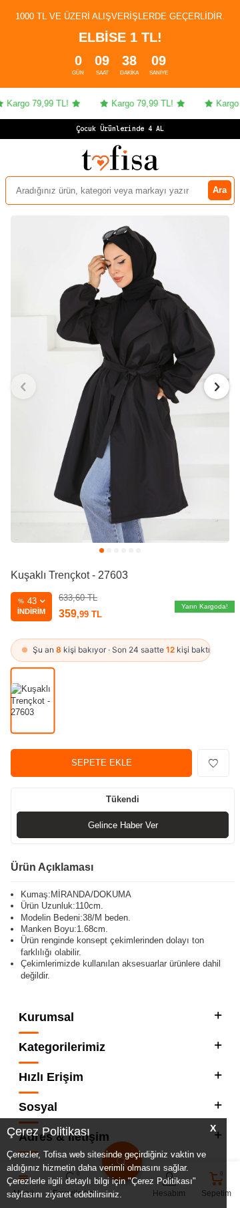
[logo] (120, 157)
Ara (220, 190)
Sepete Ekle (101, 763)
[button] (101, 550)
